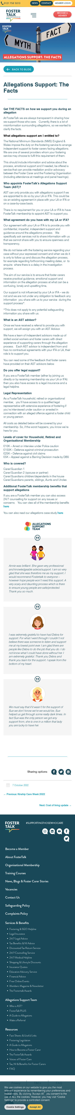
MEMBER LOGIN (63, 3)
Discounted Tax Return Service (25, 948)
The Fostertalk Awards (21, 991)
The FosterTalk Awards (21, 1054)
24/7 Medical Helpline (21, 957)
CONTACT (46, 3)
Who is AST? (16, 1006)
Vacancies (11, 889)
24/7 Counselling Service (22, 953)
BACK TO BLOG (21, 69)
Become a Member (17, 849)
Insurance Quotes (19, 967)
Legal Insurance (17, 934)
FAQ (12, 1069)
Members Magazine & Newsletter (27, 986)
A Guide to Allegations (21, 1015)
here (6, 506)
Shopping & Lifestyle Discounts (25, 962)
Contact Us (12, 897)
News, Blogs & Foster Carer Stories (26, 881)
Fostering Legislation (20, 1040)
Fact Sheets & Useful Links (23, 1036)
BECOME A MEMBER (62, 14)
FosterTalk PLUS (18, 1011)
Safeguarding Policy (17, 905)
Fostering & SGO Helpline (23, 929)
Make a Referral (17, 1020)
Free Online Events (19, 981)
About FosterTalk (15, 857)
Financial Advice (18, 976)
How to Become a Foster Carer (25, 1050)
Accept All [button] (35, 1107)
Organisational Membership (22, 865)
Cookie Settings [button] (15, 1107)
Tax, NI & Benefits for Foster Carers (28, 1064)
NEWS (35, 3)
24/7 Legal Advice (19, 939)
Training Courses (15, 873)
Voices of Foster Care (21, 1059)
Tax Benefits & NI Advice (22, 943)
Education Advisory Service (23, 972)
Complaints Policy (16, 913)
